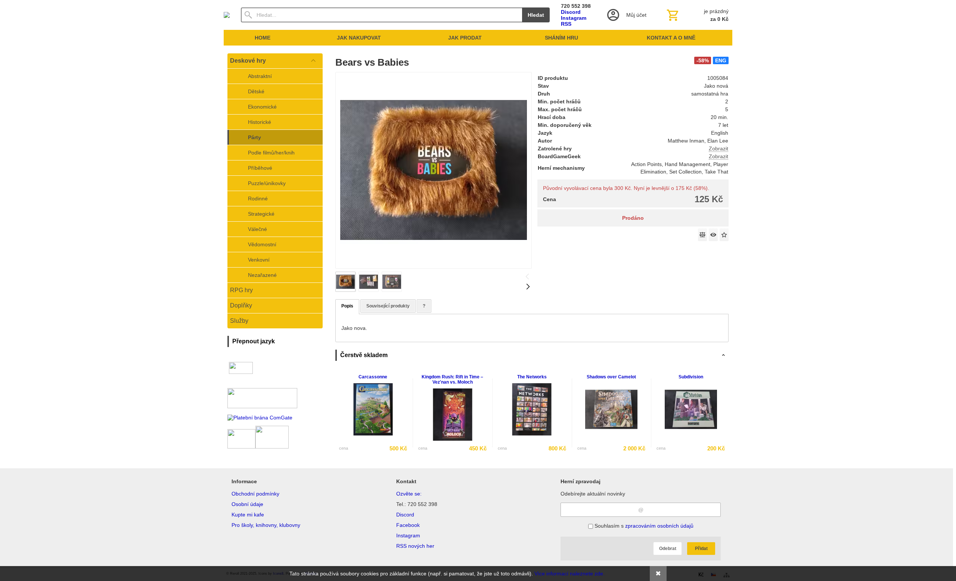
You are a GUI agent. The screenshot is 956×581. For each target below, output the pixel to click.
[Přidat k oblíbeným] (724, 234)
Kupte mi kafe (248, 515)
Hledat (536, 15)
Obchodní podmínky (255, 494)
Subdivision (691, 376)
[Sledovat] (713, 234)
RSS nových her (415, 546)
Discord (571, 12)
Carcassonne (372, 376)
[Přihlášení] (626, 15)
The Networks (532, 376)
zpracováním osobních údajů (659, 526)
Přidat (701, 548)
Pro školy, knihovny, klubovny (266, 525)
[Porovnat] (702, 234)
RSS (566, 24)
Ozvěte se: (409, 494)
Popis (347, 306)
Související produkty (388, 306)
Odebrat (667, 548)
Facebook (408, 525)
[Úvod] (227, 15)
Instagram (573, 18)
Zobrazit (718, 149)
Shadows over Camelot (611, 376)
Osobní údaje (247, 504)
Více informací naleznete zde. (569, 574)
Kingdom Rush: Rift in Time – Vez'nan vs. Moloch (452, 379)
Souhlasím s (643, 526)
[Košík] (696, 15)
